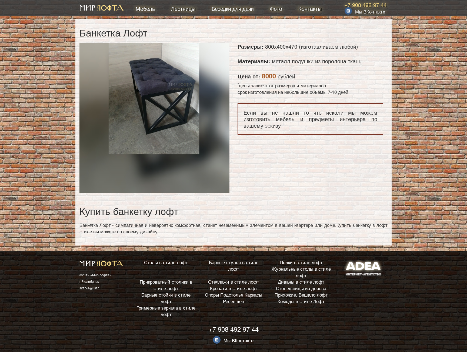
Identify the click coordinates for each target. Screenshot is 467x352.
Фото (276, 8)
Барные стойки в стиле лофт (166, 297)
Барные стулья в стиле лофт (233, 265)
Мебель (145, 8)
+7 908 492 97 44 (365, 5)
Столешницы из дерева (301, 288)
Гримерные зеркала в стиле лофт (165, 310)
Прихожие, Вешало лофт (301, 294)
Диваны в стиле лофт (301, 281)
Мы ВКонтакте (370, 11)
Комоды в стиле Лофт (301, 301)
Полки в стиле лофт (301, 262)
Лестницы (183, 8)
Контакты (310, 8)
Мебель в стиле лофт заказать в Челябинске (101, 8)
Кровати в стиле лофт (233, 288)
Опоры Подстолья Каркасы (233, 294)
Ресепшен (233, 301)
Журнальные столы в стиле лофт (301, 271)
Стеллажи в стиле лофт (233, 281)
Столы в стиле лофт (166, 262)
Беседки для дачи (232, 8)
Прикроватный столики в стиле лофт (166, 284)
